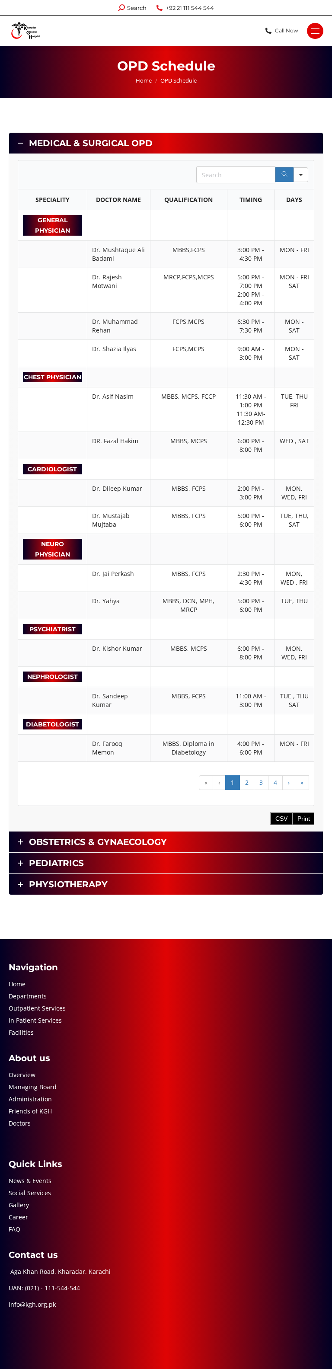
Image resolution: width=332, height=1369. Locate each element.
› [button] (289, 782)
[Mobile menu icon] (315, 31)
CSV (281, 818)
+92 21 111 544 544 (190, 7)
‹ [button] (219, 782)
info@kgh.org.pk (32, 1304)
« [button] (206, 782)
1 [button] (232, 782)
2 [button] (247, 782)
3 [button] (261, 782)
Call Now (286, 30)
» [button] (301, 782)
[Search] (284, 174)
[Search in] (301, 174)
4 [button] (275, 782)
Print (303, 818)
